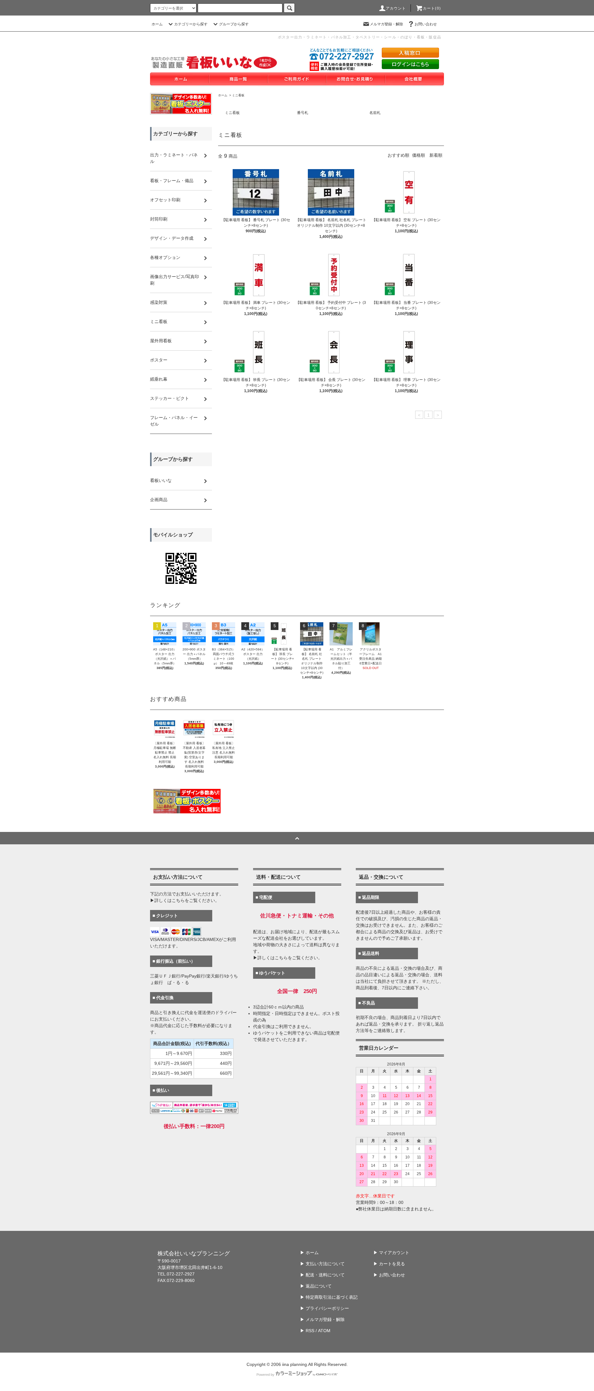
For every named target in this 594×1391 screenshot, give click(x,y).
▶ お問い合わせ (389, 1274)
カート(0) (432, 8)
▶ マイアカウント (391, 1252)
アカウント (396, 8)
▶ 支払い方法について (322, 1263)
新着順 (435, 155)
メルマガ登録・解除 (386, 24)
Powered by (265, 1374)
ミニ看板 (238, 95)
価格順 (418, 155)
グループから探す (234, 24)
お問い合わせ (426, 24)
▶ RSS (307, 1330)
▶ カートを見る (389, 1263)
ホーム (157, 24)
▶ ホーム (309, 1252)
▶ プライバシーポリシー (324, 1308)
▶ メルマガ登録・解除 (322, 1319)
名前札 (375, 113)
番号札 (302, 113)
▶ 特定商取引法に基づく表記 (329, 1297)
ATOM (324, 1330)
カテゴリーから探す (191, 24)
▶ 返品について (316, 1286)
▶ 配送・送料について (322, 1274)
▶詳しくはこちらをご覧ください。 (184, 900)
